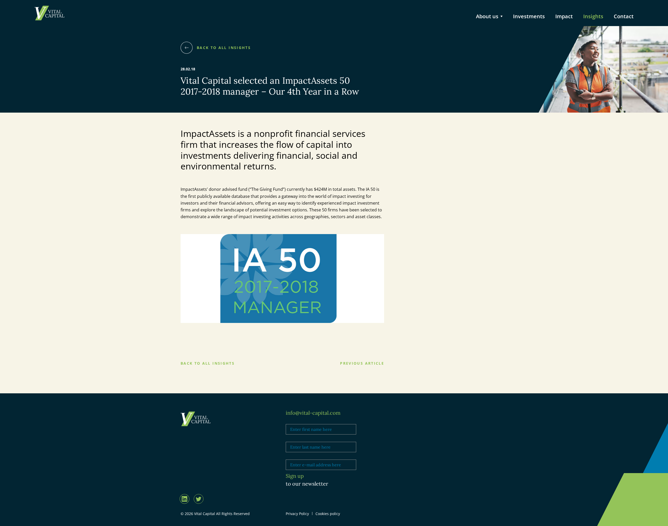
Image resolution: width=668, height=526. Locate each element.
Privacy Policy (297, 513)
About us (487, 16)
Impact (564, 16)
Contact (624, 16)
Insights (593, 16)
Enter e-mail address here (308, 456)
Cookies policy (327, 513)
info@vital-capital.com (313, 412)
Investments (529, 16)
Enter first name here (304, 420)
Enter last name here (304, 438)
